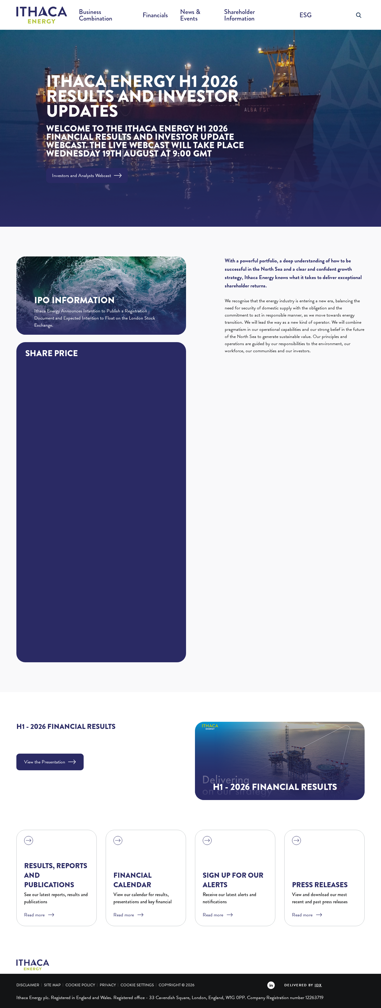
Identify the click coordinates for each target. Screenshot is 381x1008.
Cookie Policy (80, 985)
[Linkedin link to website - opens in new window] (270, 985)
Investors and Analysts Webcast (81, 175)
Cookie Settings (137, 985)
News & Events (190, 15)
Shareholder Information (239, 15)
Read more (34, 914)
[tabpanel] (190, 128)
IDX (318, 985)
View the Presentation (44, 762)
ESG (305, 15)
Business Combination (95, 15)
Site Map (52, 985)
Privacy (108, 985)
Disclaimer (27, 985)
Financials (155, 15)
